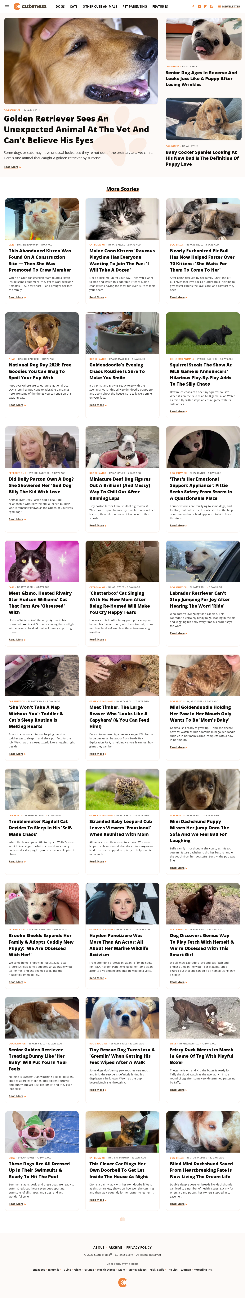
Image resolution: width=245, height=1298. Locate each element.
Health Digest (106, 1269)
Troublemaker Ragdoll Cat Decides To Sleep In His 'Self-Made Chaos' (40, 827)
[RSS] (211, 6)
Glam (77, 1269)
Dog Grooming (98, 1043)
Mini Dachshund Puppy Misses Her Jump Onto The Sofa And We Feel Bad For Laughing (199, 831)
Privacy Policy (139, 1247)
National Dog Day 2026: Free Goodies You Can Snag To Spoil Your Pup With (40, 371)
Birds (173, 1043)
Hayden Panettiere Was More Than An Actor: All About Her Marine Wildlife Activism (118, 945)
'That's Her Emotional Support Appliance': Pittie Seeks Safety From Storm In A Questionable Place (201, 488)
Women (186, 1269)
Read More (11, 167)
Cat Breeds (15, 815)
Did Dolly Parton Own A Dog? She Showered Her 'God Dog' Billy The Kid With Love (41, 485)
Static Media (102, 1254)
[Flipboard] (205, 6)
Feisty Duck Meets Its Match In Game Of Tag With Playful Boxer (201, 1056)
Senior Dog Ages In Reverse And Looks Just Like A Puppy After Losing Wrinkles (201, 78)
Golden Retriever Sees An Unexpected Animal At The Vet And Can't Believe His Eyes (76, 129)
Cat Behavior (97, 244)
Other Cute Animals (100, 6)
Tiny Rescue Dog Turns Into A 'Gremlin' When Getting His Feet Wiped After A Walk (122, 1056)
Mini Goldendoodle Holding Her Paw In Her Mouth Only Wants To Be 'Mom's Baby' (200, 713)
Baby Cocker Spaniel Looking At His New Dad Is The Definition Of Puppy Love (202, 158)
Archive (115, 1247)
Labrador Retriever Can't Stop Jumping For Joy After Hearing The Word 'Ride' (200, 599)
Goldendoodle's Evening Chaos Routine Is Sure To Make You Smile (117, 371)
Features (160, 6)
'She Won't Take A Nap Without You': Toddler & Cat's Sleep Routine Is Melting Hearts (36, 716)
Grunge (89, 1269)
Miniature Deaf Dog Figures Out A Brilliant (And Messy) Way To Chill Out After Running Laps (120, 488)
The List (172, 1269)
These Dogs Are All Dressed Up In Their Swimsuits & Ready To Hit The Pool (39, 1170)
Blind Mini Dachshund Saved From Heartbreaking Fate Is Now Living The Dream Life (201, 1170)
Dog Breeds (172, 66)
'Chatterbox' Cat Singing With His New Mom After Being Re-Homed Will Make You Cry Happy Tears (119, 602)
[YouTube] (199, 6)
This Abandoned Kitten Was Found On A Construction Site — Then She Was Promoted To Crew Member (40, 260)
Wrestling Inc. (203, 1269)
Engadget (39, 1269)
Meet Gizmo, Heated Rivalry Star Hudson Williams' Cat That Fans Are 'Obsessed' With (40, 602)
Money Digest (137, 1269)
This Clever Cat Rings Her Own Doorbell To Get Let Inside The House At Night (118, 1170)
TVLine (66, 1269)
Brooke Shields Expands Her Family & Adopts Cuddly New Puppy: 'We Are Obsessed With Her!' (41, 945)
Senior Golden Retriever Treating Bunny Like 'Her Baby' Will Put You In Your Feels (38, 1059)
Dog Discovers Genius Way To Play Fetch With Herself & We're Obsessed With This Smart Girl (202, 945)
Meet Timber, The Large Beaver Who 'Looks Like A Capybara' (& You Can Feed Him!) (119, 716)
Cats (74, 6)
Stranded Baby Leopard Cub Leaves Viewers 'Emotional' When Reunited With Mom (120, 827)
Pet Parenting (134, 6)
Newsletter (231, 6)
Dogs (60, 6)
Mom (121, 1269)
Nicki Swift (157, 1269)
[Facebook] (193, 6)
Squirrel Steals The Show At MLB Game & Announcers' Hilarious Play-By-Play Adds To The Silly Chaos (201, 374)
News (12, 358)
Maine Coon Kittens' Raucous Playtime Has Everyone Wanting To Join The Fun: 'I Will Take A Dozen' (122, 260)
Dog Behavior (12, 110)
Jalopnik (53, 1269)
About (99, 1247)
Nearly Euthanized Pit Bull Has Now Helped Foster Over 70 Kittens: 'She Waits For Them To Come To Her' (202, 260)
